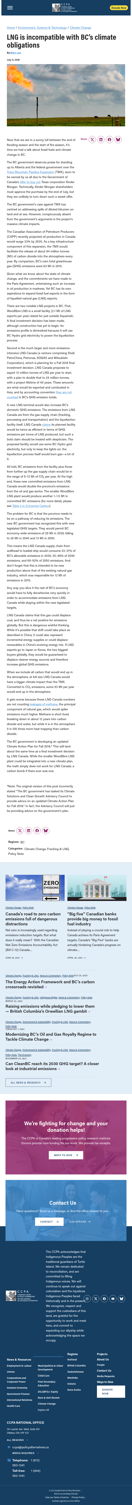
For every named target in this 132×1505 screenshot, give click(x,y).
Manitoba (72, 1377)
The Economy (24, 1054)
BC (22, 842)
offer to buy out (30, 182)
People (101, 1364)
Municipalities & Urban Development (50, 1367)
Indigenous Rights (48, 997)
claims (46, 424)
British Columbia (76, 1365)
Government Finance (18, 1393)
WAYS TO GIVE (63, 1155)
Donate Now (119, 7)
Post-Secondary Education (46, 1383)
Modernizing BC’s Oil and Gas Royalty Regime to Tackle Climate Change (51, 1036)
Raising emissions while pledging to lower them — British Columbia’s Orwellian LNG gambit (50, 1008)
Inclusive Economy (17, 1387)
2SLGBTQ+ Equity (48, 1391)
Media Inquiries (23, 1453)
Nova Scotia (74, 1389)
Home (11, 27)
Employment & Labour (19, 1365)
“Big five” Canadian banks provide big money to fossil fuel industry (92, 918)
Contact (46, 1221)
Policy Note (16, 854)
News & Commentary (50, 975)
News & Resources (19, 1359)
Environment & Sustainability (37, 1021)
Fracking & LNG (58, 849)
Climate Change (80, 27)
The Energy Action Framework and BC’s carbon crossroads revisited (50, 984)
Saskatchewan (75, 1371)
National (72, 1359)
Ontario (71, 1383)
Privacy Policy (78, 1497)
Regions (72, 1354)
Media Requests (106, 1376)
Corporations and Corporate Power (16, 1379)
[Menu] (10, 8)
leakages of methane (43, 704)
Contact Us (104, 1370)
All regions (15, 1440)
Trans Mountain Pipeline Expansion (30, 172)
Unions (11, 1371)
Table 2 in (30, 506)
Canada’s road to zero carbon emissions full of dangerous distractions (33, 918)
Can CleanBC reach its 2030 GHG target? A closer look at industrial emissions (52, 1066)
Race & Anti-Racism (49, 1397)
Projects (102, 1354)
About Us (103, 1359)
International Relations (19, 1400)
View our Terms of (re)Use (57, 1497)
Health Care (13, 1406)
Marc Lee (15, 52)
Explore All (43, 1409)
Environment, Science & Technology (42, 27)
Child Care (44, 1375)
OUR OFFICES (77, 1221)
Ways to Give (105, 1382)
